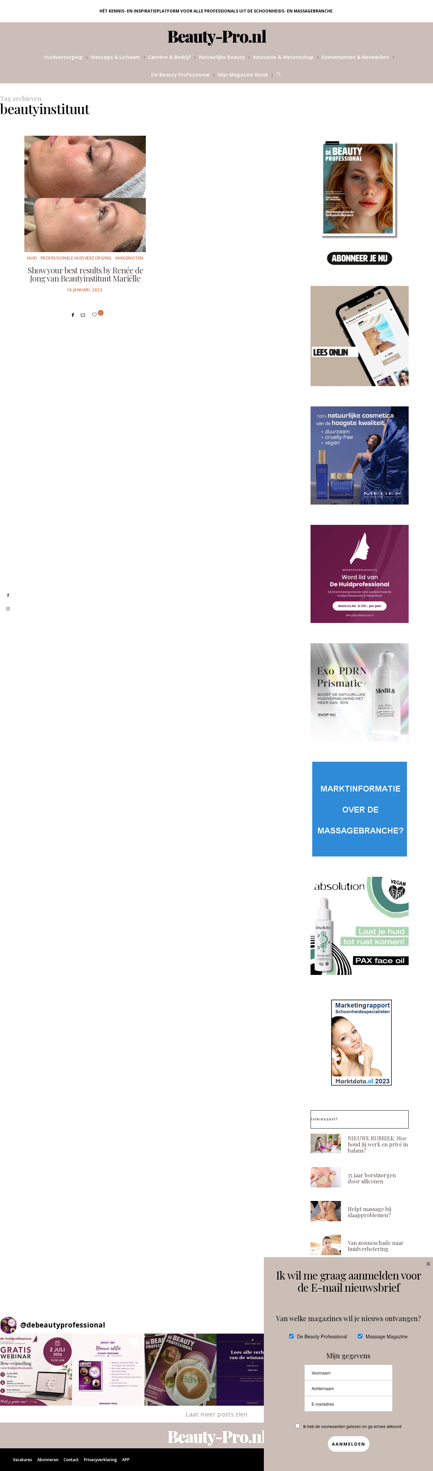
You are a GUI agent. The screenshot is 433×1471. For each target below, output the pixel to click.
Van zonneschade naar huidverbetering (376, 1245)
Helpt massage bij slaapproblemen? (369, 1212)
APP (126, 1460)
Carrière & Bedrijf (169, 56)
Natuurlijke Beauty (222, 56)
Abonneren (48, 1460)
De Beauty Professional (180, 74)
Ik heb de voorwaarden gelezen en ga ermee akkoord (352, 1426)
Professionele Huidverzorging (76, 258)
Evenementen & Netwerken (355, 56)
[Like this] (95, 314)
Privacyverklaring (100, 1460)
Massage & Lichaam (115, 56)
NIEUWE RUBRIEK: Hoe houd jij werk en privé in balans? (378, 1144)
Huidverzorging (63, 56)
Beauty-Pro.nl (216, 36)
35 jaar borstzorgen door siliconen (372, 1178)
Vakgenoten (129, 258)
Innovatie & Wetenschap (283, 56)
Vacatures (22, 1460)
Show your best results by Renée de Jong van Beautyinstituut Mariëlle (85, 274)
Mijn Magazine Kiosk (243, 74)
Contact (71, 1460)
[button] (36, 1370)
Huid (32, 258)
